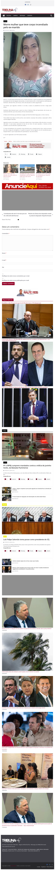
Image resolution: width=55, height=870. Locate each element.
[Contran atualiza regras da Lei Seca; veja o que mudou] (6, 562)
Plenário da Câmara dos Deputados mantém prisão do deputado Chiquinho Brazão (39, 215)
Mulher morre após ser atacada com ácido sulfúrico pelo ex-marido (10, 175)
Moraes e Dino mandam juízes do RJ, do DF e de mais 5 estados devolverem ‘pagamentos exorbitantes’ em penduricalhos (30, 568)
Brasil (5, 536)
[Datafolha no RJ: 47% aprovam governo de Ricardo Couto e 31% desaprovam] (27, 305)
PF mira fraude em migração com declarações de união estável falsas (29, 496)
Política (9, 15)
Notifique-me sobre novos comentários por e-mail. (16, 276)
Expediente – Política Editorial (47, 866)
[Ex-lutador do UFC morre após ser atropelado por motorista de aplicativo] (43, 168)
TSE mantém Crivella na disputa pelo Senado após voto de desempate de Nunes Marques (25, 387)
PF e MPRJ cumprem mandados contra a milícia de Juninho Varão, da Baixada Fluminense (27, 466)
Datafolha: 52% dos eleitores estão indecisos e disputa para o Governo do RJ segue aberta (23, 708)
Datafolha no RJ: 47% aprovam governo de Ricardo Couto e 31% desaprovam (21, 303)
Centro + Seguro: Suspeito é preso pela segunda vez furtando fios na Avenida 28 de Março (31, 489)
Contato (29, 15)
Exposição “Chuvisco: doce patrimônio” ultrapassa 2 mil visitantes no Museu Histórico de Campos (25, 788)
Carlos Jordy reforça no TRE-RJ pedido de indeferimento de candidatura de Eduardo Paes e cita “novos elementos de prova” (26, 340)
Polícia (5, 21)
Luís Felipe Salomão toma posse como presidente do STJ (26, 539)
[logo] (11, 838)
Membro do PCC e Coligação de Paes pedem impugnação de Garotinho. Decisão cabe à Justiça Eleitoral (26, 628)
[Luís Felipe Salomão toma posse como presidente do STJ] (27, 520)
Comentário (5, 233)
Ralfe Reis (13, 30)
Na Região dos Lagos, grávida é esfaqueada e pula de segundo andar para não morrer (27, 175)
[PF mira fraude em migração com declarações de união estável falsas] (6, 497)
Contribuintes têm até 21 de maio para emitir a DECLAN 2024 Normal (15, 215)
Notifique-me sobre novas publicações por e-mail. (15, 280)
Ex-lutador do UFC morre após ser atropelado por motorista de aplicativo (43, 175)
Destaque (22, 15)
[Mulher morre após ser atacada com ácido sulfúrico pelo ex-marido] (10, 168)
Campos (15, 15)
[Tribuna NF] (3, 15)
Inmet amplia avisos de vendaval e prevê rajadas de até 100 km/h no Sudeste (20, 671)
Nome (4, 253)
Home (5, 141)
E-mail (4, 260)
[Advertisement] (27, 200)
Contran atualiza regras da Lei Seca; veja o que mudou (25, 561)
